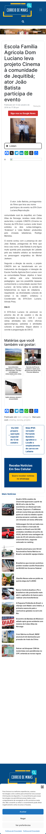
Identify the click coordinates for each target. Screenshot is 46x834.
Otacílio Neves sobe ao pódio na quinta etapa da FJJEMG (29, 579)
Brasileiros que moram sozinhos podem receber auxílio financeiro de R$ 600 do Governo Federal (30, 565)
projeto (27, 420)
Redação (36, 106)
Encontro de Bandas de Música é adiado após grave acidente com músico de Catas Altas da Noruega (29, 622)
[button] (42, 787)
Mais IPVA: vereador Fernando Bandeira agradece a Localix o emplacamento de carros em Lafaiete (33, 440)
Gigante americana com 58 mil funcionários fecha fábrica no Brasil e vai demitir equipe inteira (29, 551)
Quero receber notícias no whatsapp (23, 477)
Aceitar (23, 812)
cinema (12, 420)
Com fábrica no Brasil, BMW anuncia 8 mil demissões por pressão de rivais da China (28, 636)
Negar (23, 818)
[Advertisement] (23, 682)
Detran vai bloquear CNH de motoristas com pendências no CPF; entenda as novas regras (29, 651)
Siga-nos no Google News (23, 113)
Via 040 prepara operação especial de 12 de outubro (15, 435)
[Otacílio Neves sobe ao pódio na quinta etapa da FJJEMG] (8, 579)
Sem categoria (24, 417)
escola (20, 420)
